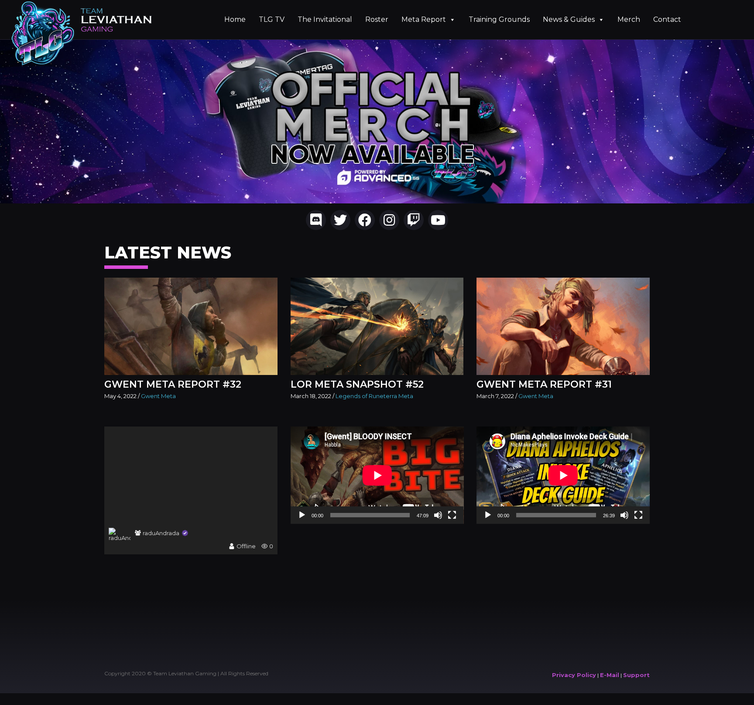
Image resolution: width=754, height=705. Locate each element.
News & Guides (569, 19)
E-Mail (609, 674)
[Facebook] (365, 220)
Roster (376, 19)
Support (636, 674)
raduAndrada (161, 533)
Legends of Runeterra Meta (374, 395)
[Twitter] (340, 220)
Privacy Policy (574, 674)
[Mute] (438, 515)
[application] (377, 475)
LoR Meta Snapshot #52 (357, 384)
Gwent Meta (158, 395)
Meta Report (423, 19)
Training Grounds (499, 19)
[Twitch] (414, 220)
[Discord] (316, 220)
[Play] (302, 515)
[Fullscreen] (452, 515)
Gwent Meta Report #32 (172, 384)
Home (235, 19)
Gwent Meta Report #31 (544, 384)
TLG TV (271, 19)
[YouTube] (438, 220)
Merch (628, 19)
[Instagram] (389, 220)
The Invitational (325, 19)
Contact (667, 19)
